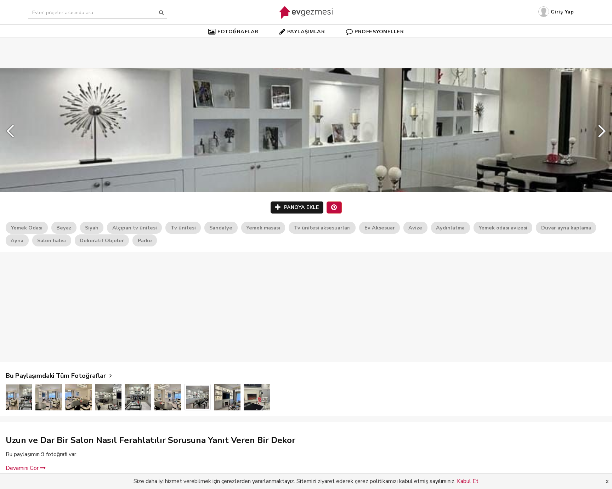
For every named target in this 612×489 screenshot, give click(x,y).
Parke (145, 240)
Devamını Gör (23, 468)
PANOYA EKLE (300, 207)
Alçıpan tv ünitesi (134, 227)
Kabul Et (467, 481)
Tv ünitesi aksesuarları (322, 227)
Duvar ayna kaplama (566, 227)
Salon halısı (51, 240)
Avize (415, 227)
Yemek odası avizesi (502, 227)
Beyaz (63, 227)
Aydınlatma (450, 227)
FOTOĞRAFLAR (238, 31)
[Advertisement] (306, 42)
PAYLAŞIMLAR (306, 31)
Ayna (17, 240)
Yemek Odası (26, 227)
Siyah (91, 227)
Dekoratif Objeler (102, 240)
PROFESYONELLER (379, 31)
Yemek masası (263, 227)
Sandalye (220, 227)
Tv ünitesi (183, 227)
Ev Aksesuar (379, 227)
